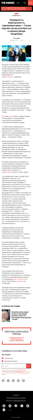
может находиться (19, 279)
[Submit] (28, 366)
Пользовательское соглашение (16, 398)
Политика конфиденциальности (16, 401)
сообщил (9, 172)
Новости (16, 15)
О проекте (16, 395)
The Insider (16, 38)
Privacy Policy (22, 373)
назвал (11, 116)
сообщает (9, 77)
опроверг (19, 281)
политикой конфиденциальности (17, 371)
